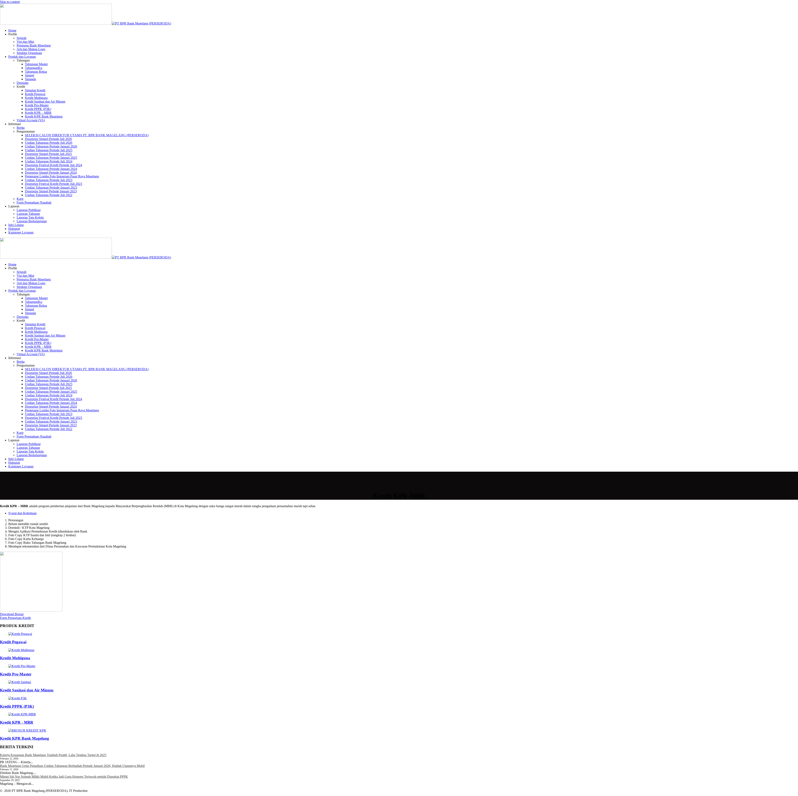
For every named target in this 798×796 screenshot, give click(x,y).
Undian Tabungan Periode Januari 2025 (51, 157)
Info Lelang (16, 225)
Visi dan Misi (25, 41)
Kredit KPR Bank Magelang (44, 116)
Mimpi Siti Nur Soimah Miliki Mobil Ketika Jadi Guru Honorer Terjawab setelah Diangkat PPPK (64, 776)
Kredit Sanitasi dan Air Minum (45, 101)
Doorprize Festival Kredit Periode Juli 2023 (53, 184)
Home (12, 30)
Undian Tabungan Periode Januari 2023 (51, 187)
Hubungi (14, 228)
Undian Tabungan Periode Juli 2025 (48, 150)
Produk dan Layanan (22, 56)
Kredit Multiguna (36, 98)
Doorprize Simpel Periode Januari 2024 (51, 172)
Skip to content (10, 2)
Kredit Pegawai (35, 94)
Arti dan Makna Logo (31, 49)
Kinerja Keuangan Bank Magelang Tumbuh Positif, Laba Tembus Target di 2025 (53, 755)
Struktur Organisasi (29, 53)
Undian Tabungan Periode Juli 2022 (48, 195)
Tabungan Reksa (36, 71)
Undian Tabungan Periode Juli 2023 (48, 180)
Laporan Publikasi (29, 210)
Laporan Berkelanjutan (32, 221)
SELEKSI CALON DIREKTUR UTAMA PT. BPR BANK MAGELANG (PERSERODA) (87, 135)
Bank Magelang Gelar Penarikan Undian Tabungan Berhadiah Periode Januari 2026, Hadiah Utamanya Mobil (72, 766)
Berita (21, 127)
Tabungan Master (36, 64)
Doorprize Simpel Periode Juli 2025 (48, 154)
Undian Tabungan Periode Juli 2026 (48, 142)
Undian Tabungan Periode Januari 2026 (51, 146)
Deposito (22, 83)
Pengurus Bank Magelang (34, 45)
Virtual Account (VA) (31, 120)
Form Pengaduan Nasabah (34, 202)
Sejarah (21, 38)
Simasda (30, 79)
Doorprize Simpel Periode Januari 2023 (51, 191)
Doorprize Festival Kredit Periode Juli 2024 (53, 165)
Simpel (29, 75)
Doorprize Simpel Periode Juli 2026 (48, 139)
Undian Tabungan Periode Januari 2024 (51, 169)
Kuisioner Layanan (20, 232)
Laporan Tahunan (28, 213)
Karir (20, 199)
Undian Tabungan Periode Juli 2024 (48, 161)
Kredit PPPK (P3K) (38, 109)
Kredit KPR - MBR (16, 722)
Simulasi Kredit (35, 90)
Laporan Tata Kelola (30, 217)
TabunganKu (33, 68)
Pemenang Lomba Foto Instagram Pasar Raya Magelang (62, 176)
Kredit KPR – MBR (38, 112)
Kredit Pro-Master (37, 105)
